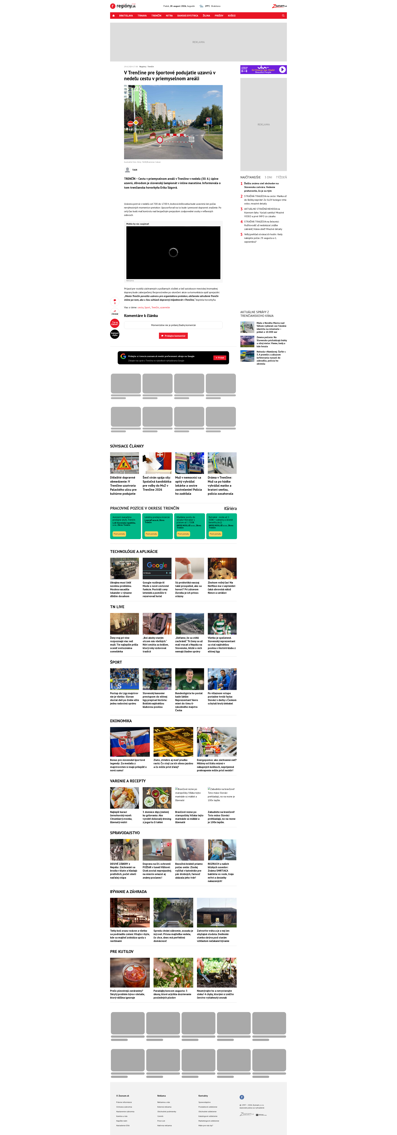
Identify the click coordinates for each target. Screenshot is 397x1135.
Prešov (219, 15)
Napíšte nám (121, 1121)
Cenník (160, 1116)
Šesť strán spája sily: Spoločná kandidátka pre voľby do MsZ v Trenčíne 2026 (157, 483)
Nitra (169, 15)
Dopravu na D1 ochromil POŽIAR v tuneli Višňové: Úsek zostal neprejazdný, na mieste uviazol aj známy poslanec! (157, 870)
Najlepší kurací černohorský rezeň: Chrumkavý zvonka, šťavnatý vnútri (121, 817)
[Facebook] (242, 1097)
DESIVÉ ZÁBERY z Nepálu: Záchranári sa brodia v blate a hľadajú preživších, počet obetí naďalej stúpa (123, 870)
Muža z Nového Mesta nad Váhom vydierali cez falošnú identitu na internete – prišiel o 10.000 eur (271, 327)
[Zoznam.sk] (248, 1115)
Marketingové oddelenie (208, 1121)
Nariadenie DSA (122, 1125)
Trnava (142, 15)
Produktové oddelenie (207, 1107)
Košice (232, 15)
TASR (134, 169)
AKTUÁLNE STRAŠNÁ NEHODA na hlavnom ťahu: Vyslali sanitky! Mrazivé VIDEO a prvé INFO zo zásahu (264, 212)
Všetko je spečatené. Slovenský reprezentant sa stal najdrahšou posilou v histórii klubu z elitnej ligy (222, 644)
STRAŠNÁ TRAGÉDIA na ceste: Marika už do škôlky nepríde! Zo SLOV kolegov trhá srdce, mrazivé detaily (265, 199)
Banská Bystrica (187, 15)
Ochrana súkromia (124, 1107)
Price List (161, 1121)
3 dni (268, 177)
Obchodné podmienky (166, 1111)
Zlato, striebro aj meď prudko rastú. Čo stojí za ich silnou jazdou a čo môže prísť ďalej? (173, 763)
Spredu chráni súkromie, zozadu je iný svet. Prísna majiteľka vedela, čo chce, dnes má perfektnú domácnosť (173, 936)
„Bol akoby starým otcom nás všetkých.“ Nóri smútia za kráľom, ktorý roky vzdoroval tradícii (156, 644)
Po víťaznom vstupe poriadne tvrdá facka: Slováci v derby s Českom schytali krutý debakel (222, 698)
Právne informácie (124, 1102)
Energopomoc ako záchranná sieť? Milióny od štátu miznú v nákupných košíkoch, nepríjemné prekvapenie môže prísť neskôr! (217, 765)
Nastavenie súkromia (125, 1111)
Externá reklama (164, 1107)
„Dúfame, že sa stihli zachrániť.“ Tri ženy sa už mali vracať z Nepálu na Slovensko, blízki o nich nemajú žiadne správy (189, 644)
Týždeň (281, 177)
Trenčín (156, 15)
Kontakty (203, 1095)
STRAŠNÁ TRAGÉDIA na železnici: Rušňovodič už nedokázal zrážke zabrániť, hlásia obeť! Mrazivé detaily (263, 225)
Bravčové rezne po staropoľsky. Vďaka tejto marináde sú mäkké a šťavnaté (189, 817)
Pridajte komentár (175, 335)
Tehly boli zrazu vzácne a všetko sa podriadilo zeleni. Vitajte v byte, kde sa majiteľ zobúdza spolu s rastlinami (130, 936)
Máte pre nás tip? (205, 1125)
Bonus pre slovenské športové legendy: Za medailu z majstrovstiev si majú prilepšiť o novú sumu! (128, 765)
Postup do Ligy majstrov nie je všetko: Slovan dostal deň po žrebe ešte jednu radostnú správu (124, 698)
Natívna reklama (164, 1125)
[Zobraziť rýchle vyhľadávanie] (283, 15)
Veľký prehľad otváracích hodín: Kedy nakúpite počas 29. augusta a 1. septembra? (263, 238)
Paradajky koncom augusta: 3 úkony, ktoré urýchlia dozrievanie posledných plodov (172, 994)
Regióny (142, 66)
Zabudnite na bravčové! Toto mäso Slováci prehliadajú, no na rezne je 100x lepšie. (221, 817)
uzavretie (165, 307)
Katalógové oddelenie (207, 1116)
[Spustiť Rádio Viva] (263, 67)
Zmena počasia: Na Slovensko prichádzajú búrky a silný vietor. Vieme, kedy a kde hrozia (272, 342)
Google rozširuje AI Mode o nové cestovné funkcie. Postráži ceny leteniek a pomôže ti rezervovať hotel (156, 589)
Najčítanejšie (250, 177)
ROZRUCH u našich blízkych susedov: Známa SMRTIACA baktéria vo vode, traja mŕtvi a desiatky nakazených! (221, 872)
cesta (140, 307)
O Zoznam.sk (122, 1095)
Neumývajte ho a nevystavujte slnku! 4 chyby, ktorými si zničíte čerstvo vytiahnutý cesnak (215, 994)
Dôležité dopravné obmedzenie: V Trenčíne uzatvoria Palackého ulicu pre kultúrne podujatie (123, 485)
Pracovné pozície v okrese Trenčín (144, 508)
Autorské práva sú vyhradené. (252, 1108)
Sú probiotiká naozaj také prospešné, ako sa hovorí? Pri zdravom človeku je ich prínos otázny (188, 589)
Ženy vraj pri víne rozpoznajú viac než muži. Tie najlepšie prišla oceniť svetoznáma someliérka (124, 644)
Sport (147, 307)
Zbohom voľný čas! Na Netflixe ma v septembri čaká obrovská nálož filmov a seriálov (221, 588)
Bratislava (126, 15)
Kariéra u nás (121, 1116)
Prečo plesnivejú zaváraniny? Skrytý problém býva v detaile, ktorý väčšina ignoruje (127, 994)
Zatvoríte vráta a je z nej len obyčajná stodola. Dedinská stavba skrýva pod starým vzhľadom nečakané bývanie (213, 936)
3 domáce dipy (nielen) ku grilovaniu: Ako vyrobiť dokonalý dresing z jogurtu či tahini (157, 817)
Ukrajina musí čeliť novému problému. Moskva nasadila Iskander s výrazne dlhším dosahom (121, 589)
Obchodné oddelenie (207, 1111)
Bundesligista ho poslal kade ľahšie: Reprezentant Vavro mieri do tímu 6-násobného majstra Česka (189, 702)
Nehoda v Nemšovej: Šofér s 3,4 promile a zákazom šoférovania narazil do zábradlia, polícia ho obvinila (271, 357)
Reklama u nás (163, 1102)
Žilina (206, 15)
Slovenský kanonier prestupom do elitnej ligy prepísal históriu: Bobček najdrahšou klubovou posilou (155, 700)
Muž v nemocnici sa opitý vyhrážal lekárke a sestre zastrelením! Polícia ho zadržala (188, 485)
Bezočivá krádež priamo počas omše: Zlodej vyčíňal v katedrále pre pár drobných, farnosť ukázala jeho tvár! (189, 870)
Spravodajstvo (204, 1102)
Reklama (161, 1095)
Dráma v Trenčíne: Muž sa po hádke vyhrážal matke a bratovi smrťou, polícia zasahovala (220, 485)
